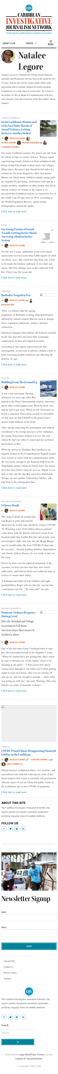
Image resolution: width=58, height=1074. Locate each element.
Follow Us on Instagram (16, 828)
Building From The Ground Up (19, 382)
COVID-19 (5, 747)
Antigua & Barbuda (10, 118)
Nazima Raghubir (30, 142)
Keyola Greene (8, 142)
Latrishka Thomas (10, 147)
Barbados (6, 291)
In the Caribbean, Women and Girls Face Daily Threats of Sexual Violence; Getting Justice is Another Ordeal (19, 127)
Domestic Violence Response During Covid (18, 614)
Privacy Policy (10, 972)
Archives (8, 978)
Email (4, 927)
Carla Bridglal (15, 764)
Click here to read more (14, 211)
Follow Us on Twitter (10, 828)
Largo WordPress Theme (31, 1054)
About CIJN (9, 43)
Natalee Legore (17, 138)
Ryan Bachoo (7, 304)
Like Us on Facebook (3, 828)
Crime (4, 225)
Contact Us (9, 966)
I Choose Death (10, 505)
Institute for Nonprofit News (28, 1058)
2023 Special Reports (11, 501)
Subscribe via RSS (23, 828)
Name (3, 912)
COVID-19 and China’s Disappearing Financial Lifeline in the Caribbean (28, 753)
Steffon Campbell (40, 759)
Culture (5, 378)
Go (18, 1041)
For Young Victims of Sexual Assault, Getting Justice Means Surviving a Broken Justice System (19, 234)
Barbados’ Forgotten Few (16, 295)
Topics (30, 43)
